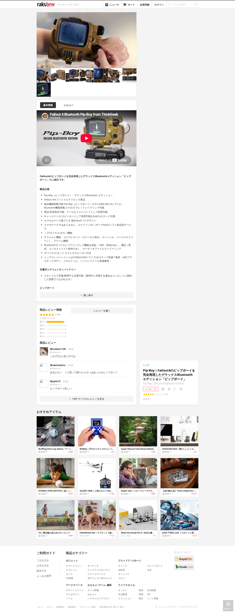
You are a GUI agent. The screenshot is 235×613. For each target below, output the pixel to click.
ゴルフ (121, 578)
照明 (141, 594)
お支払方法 (43, 565)
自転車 (121, 569)
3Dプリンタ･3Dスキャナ (100, 578)
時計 (141, 598)
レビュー (68, 105)
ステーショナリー (75, 590)
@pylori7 (55, 381)
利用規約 (60, 606)
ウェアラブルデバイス (99, 569)
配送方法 (41, 570)
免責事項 (72, 606)
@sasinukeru (57, 365)
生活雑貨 (151, 590)
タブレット (71, 569)
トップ (146, 365)
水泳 (149, 569)
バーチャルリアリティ (99, 598)
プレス (40, 606)
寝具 (141, 590)
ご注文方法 (43, 560)
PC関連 (69, 578)
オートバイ (123, 574)
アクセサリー (72, 594)
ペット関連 (152, 598)
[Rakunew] (47, 4)
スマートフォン (74, 565)
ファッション (125, 598)
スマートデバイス (96, 574)
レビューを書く (102, 310)
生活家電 (122, 594)
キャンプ (122, 565)
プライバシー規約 (87, 606)
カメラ (69, 574)
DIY (149, 594)
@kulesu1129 (58, 349)
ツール (69, 598)
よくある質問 (44, 575)
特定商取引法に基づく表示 (111, 606)
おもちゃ (92, 594)
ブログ (49, 606)
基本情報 (48, 105)
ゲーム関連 (93, 590)
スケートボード (155, 565)
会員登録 (144, 4)
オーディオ (93, 565)
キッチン (122, 590)
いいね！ (150, 388)
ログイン (159, 4)
